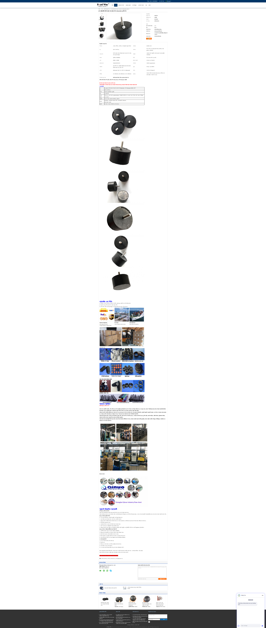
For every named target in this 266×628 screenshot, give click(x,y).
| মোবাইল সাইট (136, 624)
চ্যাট (150, 38)
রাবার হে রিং (118, 611)
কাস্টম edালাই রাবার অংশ (111, 558)
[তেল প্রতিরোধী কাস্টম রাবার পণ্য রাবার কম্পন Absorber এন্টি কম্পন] (102, 23)
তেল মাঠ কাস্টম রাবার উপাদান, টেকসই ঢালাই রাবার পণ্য (140, 614)
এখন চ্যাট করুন (161, 1)
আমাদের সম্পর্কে (121, 5)
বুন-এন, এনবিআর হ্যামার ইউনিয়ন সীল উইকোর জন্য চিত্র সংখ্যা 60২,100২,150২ (106, 623)
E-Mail (128, 624)
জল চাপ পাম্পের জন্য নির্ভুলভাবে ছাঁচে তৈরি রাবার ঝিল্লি (119, 604)
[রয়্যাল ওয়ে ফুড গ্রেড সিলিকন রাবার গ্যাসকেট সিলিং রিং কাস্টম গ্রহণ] (160, 598)
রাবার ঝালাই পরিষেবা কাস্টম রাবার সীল (110, 588)
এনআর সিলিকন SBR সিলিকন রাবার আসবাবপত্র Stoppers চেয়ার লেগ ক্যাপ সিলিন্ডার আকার (139, 619)
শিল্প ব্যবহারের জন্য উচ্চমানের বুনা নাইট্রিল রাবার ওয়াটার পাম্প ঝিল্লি (146, 604)
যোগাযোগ (163, 578)
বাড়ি (112, 5)
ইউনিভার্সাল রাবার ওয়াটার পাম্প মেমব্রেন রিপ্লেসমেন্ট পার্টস (105, 604)
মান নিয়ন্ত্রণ (134, 5)
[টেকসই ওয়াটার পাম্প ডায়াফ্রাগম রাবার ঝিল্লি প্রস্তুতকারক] (133, 598)
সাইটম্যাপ (132, 624)
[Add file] (239, 625)
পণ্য (116, 5)
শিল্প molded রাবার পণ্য (119, 558)
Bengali (168, 1)
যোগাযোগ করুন (141, 5)
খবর (146, 5)
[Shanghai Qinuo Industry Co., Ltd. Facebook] (149, 622)
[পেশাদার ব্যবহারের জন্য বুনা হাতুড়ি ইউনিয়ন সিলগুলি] (125, 587)
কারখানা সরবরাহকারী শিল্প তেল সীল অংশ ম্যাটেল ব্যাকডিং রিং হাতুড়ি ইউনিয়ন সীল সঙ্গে (105, 615)
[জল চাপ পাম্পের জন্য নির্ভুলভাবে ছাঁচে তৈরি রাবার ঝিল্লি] (119, 598)
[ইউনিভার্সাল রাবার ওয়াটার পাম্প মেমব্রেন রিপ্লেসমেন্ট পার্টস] (105, 598)
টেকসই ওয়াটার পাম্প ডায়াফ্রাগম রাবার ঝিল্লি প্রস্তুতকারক (132, 604)
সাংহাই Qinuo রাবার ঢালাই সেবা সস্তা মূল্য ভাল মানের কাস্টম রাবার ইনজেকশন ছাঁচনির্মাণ (140, 617)
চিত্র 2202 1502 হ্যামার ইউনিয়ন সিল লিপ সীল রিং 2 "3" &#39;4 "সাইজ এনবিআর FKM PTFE (106, 620)
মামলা (150, 5)
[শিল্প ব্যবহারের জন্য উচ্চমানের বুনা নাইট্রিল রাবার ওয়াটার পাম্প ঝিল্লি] (147, 598)
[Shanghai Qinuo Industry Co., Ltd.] (103, 5)
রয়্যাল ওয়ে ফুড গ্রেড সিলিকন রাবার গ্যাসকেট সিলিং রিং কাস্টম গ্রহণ (160, 604)
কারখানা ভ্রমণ (128, 5)
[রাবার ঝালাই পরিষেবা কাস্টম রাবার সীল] (101, 587)
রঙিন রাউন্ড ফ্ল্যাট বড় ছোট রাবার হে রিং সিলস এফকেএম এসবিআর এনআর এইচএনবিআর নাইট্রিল (123, 623)
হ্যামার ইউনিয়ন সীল (102, 611)
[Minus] (262, 595)
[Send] (262, 625)
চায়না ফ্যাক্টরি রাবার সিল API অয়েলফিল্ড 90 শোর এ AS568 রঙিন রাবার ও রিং (123, 615)
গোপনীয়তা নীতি (108, 627)
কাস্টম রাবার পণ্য (106, 9)
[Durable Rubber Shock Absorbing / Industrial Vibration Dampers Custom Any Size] (124, 27)
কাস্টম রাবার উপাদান (104, 558)
